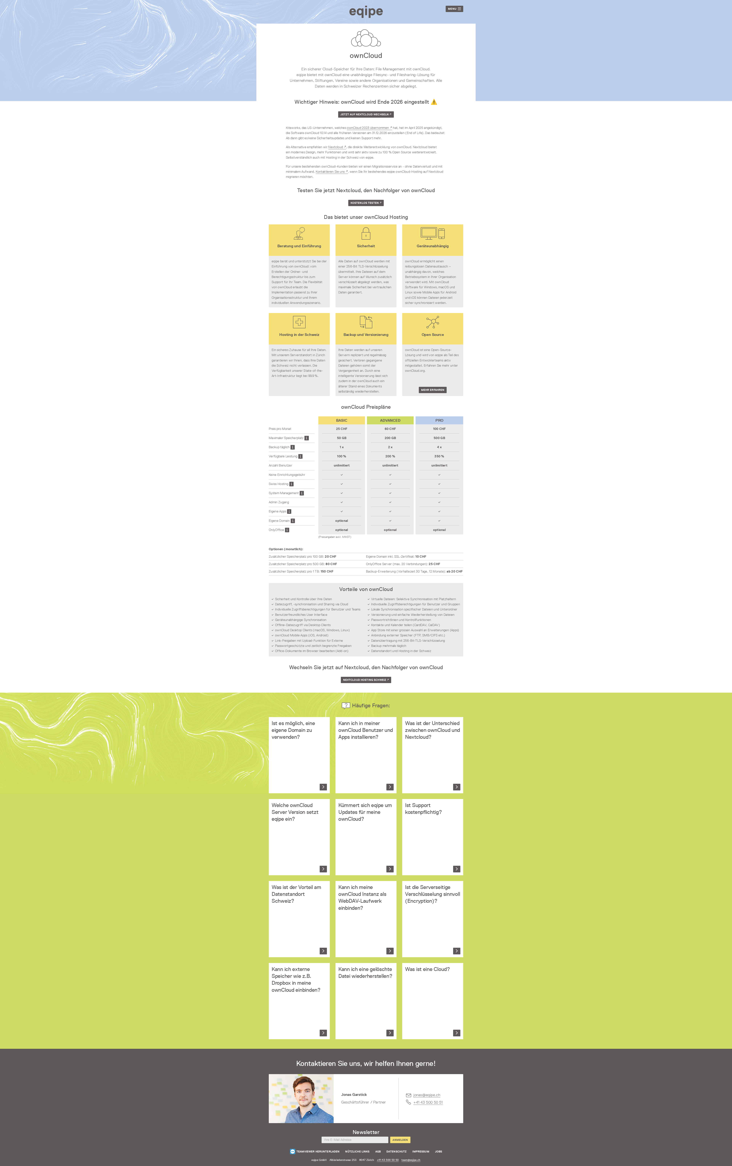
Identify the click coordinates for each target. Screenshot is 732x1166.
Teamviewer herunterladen (318, 1151)
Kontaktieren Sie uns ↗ (332, 171)
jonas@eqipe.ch (426, 1095)
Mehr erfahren (433, 390)
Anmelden (400, 1140)
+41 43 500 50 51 (428, 1102)
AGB (378, 1151)
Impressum (420, 1151)
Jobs (438, 1151)
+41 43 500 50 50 (388, 1160)
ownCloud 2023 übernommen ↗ (369, 128)
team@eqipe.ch (410, 1160)
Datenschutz (396, 1151)
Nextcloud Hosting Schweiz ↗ (366, 680)
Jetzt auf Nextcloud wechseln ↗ (365, 114)
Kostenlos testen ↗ (366, 203)
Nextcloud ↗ (337, 147)
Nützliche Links (357, 1151)
